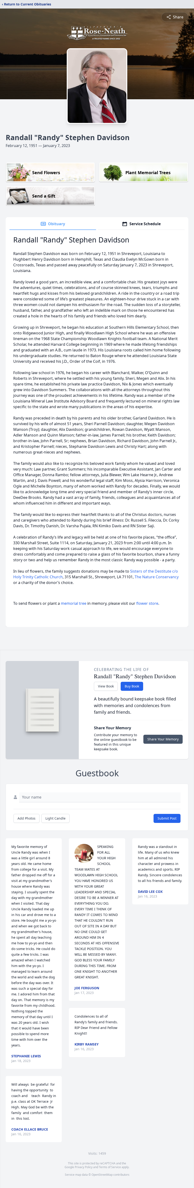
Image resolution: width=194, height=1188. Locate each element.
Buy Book (132, 686)
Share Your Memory (163, 739)
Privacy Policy (84, 1167)
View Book (106, 686)
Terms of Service (110, 1167)
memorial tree (73, 603)
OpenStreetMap (102, 1175)
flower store (147, 603)
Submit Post (167, 818)
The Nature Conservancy (157, 576)
